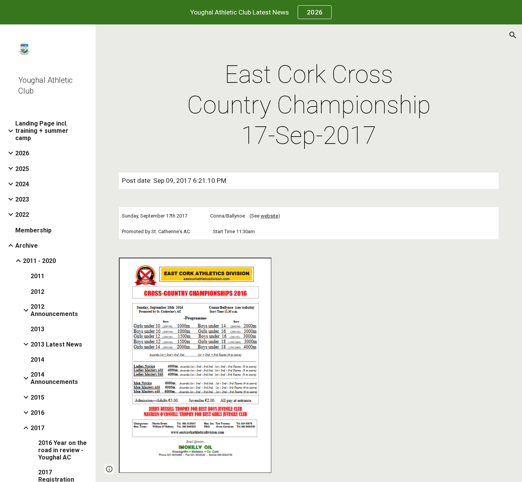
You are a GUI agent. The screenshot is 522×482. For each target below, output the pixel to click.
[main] (309, 105)
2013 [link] (37, 329)
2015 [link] (37, 397)
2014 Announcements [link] (54, 378)
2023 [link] (22, 199)
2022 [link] (22, 214)
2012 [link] (37, 291)
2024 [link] (22, 184)
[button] (513, 35)
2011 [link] (37, 276)
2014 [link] (37, 359)
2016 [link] (37, 412)
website (269, 216)
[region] (261, 12)
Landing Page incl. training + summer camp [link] (41, 131)
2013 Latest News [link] (56, 344)
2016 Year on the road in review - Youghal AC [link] (62, 450)
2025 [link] (22, 168)
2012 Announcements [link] (54, 310)
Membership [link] (33, 230)
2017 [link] (37, 428)
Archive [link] (26, 245)
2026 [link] (22, 153)
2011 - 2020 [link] (39, 260)
